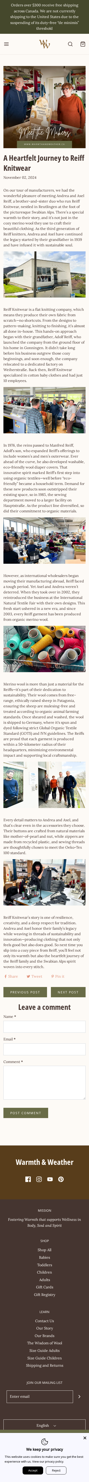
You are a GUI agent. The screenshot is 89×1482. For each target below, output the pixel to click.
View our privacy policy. (48, 1461)
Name (9, 1016)
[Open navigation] (6, 44)
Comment (13, 1061)
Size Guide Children (44, 1358)
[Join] (79, 1396)
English (43, 1425)
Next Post (68, 992)
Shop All (44, 1250)
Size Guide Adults (44, 1350)
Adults (44, 1279)
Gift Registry (44, 1294)
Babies (44, 1257)
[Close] (85, 1437)
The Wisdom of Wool (44, 1343)
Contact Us (44, 1321)
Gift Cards (44, 1287)
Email (9, 1039)
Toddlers (44, 1265)
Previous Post (25, 992)
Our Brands (44, 1335)
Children (44, 1272)
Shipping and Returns (44, 1365)
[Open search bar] (70, 44)
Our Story (44, 1328)
